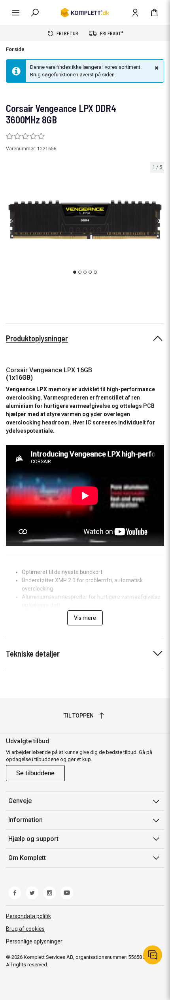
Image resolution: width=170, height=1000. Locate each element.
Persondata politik (28, 916)
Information (25, 820)
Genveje (20, 801)
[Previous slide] (13, 221)
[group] (85, 220)
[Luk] (156, 68)
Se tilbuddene (35, 773)
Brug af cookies (25, 929)
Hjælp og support (33, 839)
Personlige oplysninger (34, 941)
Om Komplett (27, 858)
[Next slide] (157, 221)
